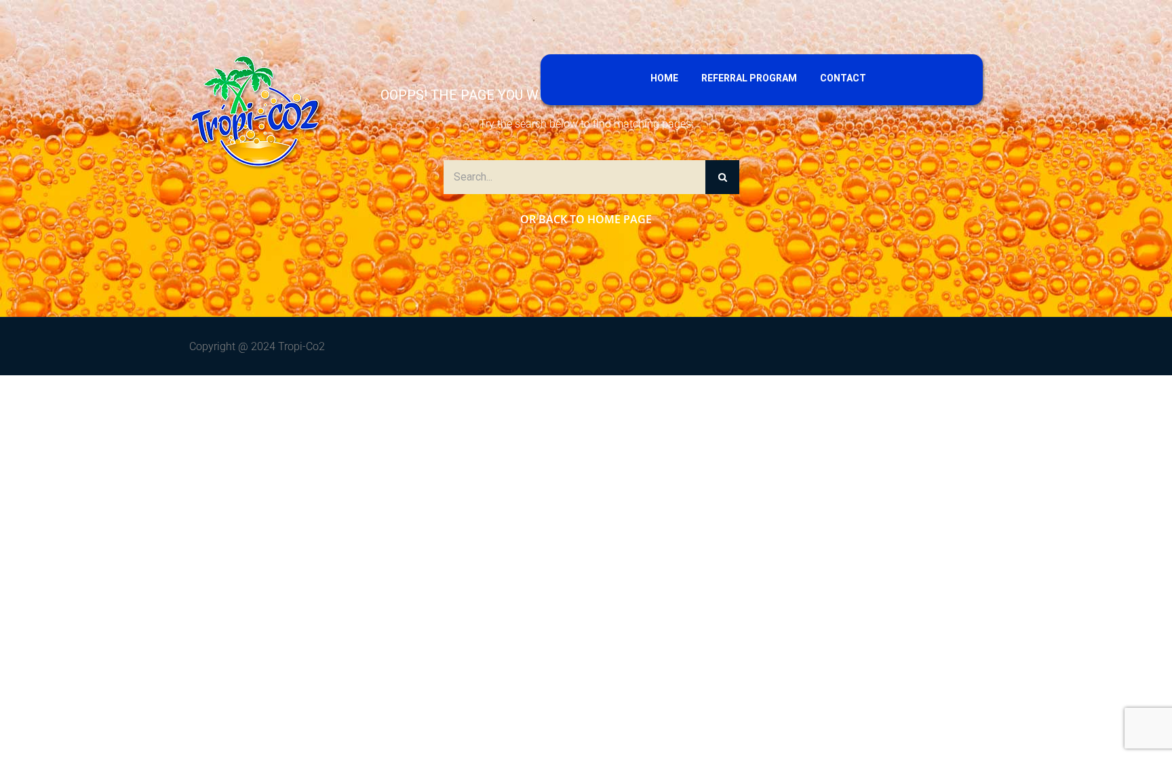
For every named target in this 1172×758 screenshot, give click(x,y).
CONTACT (843, 78)
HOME (664, 78)
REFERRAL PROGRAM (749, 78)
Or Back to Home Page (586, 219)
